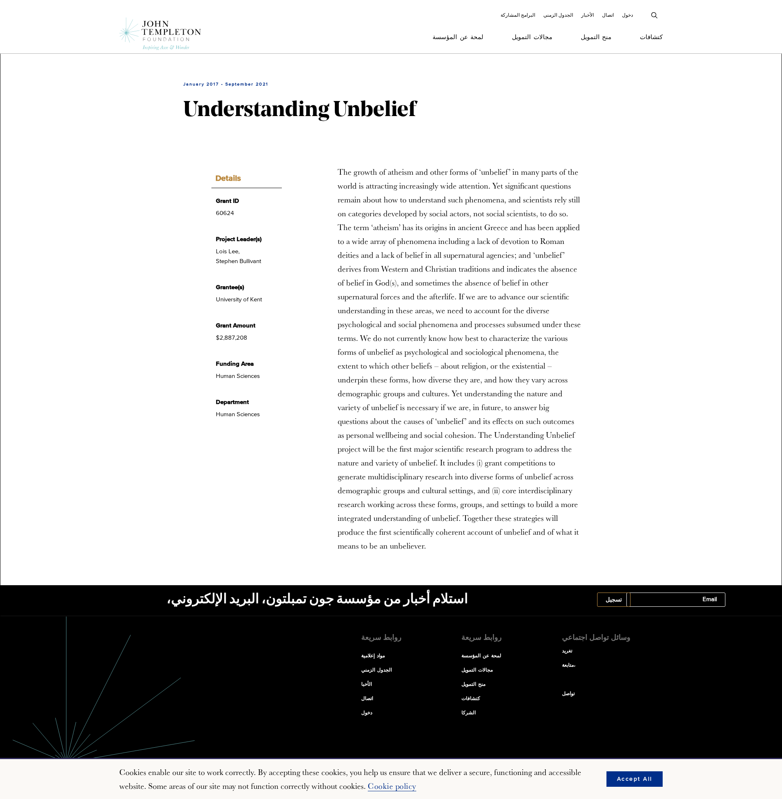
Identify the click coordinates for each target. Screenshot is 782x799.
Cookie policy (392, 786)
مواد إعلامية (373, 656)
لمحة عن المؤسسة (458, 37)
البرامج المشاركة (518, 15)
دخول (627, 15)
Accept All (634, 779)
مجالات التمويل (532, 37)
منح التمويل (596, 37)
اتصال (608, 15)
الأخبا (366, 684)
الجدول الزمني (558, 15)
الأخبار (587, 15)
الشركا (468, 713)
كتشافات (651, 37)
